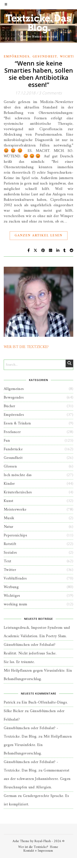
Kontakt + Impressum (38, 851)
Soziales (10, 552)
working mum (15, 604)
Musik (9, 518)
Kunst (8, 500)
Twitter (10, 569)
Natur (8, 526)
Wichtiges (12, 595)
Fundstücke (13, 449)
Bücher (9, 406)
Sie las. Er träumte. (19, 662)
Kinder (9, 483)
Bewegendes (14, 397)
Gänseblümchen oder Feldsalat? (30, 644)
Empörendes (17, 57)
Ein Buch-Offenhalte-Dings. (45, 702)
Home (54, 847)
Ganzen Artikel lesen (39, 235)
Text (7, 561)
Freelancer (12, 432)
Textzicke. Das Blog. (38, 22)
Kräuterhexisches (18, 492)
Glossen (10, 466)
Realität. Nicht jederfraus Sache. (30, 653)
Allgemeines (14, 388)
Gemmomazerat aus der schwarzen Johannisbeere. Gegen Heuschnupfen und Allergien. (37, 779)
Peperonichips (15, 535)
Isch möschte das (18, 475)
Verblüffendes (15, 578)
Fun (7, 440)
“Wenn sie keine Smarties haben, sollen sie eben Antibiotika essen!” (38, 74)
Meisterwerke (15, 509)
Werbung (11, 587)
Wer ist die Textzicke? (33, 847)
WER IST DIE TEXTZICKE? (26, 346)
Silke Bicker (14, 711)
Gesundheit (45, 57)
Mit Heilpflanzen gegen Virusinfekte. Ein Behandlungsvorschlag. (38, 745)
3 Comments (50, 93)
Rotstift (10, 544)
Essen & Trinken (17, 423)
